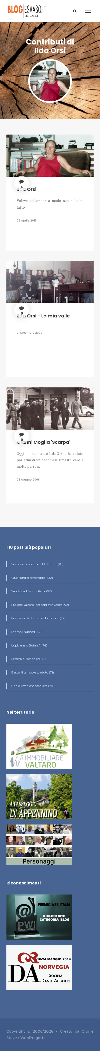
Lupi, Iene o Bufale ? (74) (29, 645)
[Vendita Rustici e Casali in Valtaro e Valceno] (39, 748)
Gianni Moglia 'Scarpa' (43, 442)
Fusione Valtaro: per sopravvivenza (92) (40, 605)
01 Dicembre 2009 (29, 333)
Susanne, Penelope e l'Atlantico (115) (37, 564)
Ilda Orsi (26, 189)
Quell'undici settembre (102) (32, 578)
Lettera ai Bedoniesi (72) (28, 659)
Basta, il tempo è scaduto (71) (32, 672)
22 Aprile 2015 (27, 220)
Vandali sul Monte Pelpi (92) (31, 591)
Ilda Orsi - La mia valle (43, 316)
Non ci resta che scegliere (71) (32, 686)
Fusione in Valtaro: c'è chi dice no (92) (38, 618)
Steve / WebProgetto (26, 1037)
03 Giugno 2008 (28, 479)
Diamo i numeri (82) (26, 632)
